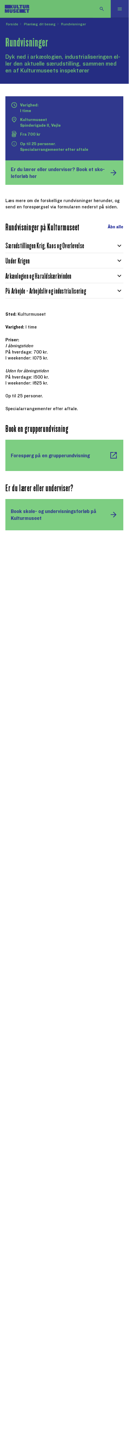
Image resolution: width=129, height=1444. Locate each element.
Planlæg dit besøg (40, 24)
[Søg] (102, 9)
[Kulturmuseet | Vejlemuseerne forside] (17, 9)
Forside (12, 24)
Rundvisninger (73, 24)
